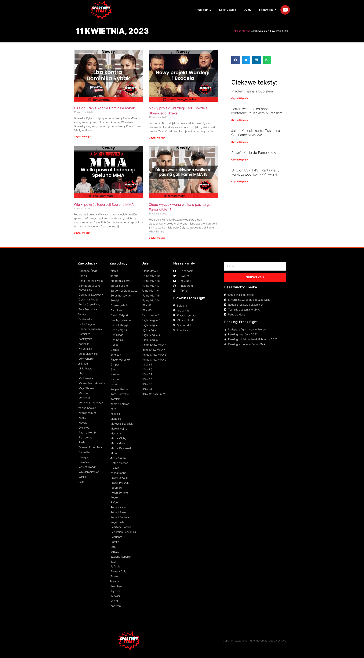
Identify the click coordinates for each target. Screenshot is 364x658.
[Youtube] (285, 10)
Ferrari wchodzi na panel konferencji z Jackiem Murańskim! (257, 111)
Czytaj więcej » (82, 136)
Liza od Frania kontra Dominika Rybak (104, 108)
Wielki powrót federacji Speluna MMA (104, 205)
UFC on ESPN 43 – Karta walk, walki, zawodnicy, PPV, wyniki (255, 172)
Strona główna (242, 30)
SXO (283, 640)
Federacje (266, 10)
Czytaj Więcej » (240, 98)
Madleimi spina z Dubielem (252, 91)
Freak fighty (203, 10)
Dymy (248, 10)
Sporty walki (227, 10)
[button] (235, 60)
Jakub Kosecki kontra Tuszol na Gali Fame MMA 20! (255, 133)
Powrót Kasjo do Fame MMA (253, 153)
